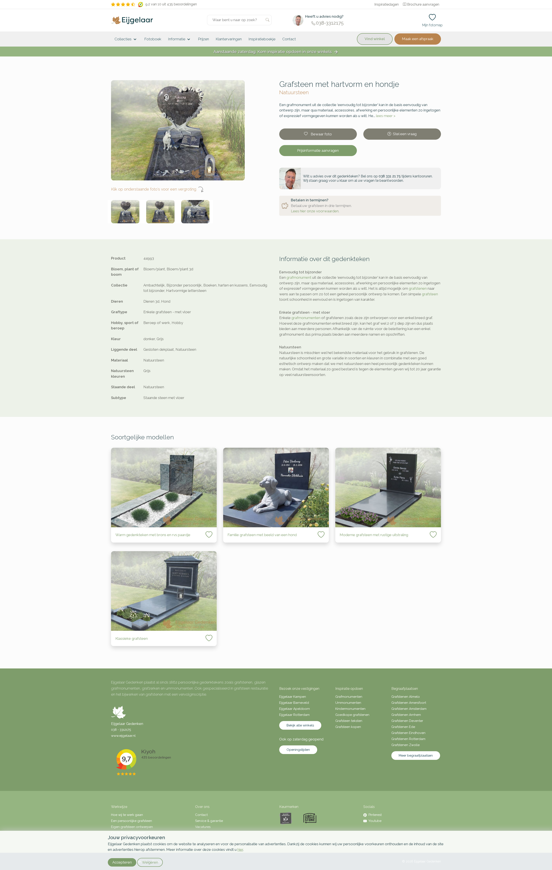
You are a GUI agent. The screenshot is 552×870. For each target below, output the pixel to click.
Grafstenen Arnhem (406, 715)
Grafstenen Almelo (405, 697)
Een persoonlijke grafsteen (131, 821)
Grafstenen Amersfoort (408, 703)
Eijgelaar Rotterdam (294, 715)
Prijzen (203, 39)
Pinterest (375, 815)
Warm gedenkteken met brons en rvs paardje (152, 535)
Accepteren (122, 862)
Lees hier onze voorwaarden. (315, 211)
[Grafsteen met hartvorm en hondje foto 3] (195, 211)
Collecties (126, 39)
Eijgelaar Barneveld (294, 703)
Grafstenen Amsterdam (409, 709)
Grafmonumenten (348, 697)
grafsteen (430, 294)
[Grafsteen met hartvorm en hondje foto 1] (125, 211)
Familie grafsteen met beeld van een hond (262, 535)
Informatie (179, 39)
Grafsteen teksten (348, 721)
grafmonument (299, 277)
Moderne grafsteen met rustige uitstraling (374, 535)
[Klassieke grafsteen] (164, 591)
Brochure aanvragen (423, 4)
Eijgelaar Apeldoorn (294, 709)
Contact (289, 39)
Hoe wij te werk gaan (127, 815)
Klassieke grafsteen (131, 638)
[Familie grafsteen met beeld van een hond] (276, 487)
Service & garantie (209, 821)
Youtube (375, 821)
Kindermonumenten (350, 709)
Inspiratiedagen (386, 4)
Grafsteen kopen (348, 727)
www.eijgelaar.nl (123, 736)
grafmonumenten (306, 318)
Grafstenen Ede (403, 727)
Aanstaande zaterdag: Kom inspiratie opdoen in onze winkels (276, 52)
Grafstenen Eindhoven (408, 733)
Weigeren (150, 862)
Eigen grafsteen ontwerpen (132, 827)
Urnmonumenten (348, 703)
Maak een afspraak (417, 39)
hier (240, 849)
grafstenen (418, 288)
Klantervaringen (229, 39)
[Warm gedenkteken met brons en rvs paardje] (164, 487)
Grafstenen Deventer (407, 721)
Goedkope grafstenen (352, 715)
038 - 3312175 (121, 730)
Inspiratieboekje (262, 39)
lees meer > (385, 116)
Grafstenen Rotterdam (408, 739)
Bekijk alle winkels (300, 725)
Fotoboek (152, 39)
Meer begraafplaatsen (416, 755)
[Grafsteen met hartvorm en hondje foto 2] (160, 211)
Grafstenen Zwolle (405, 745)
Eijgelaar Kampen (292, 697)
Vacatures (202, 827)
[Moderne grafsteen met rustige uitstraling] (388, 487)
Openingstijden (298, 750)
